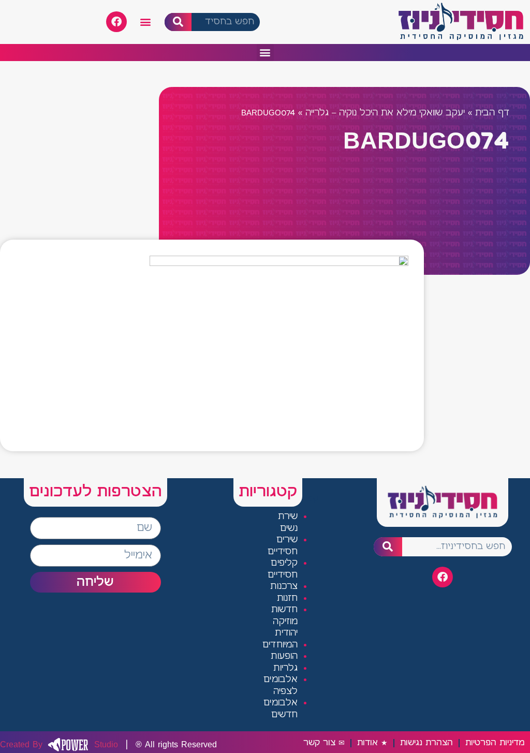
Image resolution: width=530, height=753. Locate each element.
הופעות (284, 656)
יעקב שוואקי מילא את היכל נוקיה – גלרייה (385, 113)
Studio (59, 745)
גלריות (285, 668)
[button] (145, 22)
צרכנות (284, 587)
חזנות (287, 598)
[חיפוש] (178, 22)
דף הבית (492, 113)
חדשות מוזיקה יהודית (284, 621)
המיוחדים (280, 645)
